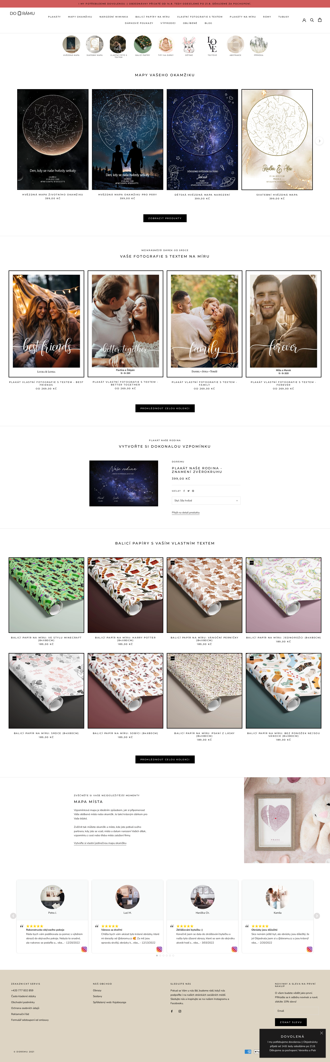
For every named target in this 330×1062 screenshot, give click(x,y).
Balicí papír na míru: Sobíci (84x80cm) (125, 733)
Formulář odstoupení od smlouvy (30, 1020)
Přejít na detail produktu (186, 512)
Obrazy (97, 990)
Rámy (267, 16)
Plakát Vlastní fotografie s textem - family (204, 383)
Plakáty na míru (243, 16)
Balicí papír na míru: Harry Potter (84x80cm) (125, 639)
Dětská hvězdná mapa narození (202, 194)
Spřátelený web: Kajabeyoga (109, 1002)
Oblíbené (190, 23)
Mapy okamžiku (80, 16)
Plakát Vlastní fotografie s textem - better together (125, 383)
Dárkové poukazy (139, 23)
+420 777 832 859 (22, 990)
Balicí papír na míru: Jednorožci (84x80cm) (283, 637)
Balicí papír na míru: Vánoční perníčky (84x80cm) (205, 639)
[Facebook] (184, 491)
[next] (319, 141)
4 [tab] (167, 955)
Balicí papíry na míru (152, 16)
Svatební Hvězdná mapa (277, 194)
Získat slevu (291, 1022)
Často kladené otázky (23, 996)
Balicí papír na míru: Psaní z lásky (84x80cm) (204, 734)
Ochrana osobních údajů (25, 1008)
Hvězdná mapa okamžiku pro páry (127, 194)
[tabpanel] (52, 916)
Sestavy (97, 996)
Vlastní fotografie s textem (200, 16)
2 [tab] (160, 955)
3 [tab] (163, 955)
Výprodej (168, 23)
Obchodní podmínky (23, 1002)
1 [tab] (157, 955)
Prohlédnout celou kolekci (165, 408)
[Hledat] (312, 20)
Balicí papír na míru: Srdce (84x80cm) (46, 733)
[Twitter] (189, 491)
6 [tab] (173, 955)
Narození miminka (114, 16)
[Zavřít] (321, 1033)
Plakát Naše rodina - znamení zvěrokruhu (197, 470)
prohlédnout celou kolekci (165, 759)
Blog (208, 23)
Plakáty (54, 16)
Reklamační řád (20, 1014)
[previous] (11, 141)
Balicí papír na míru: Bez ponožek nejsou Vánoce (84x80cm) (283, 734)
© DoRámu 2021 (24, 1051)
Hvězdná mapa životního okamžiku (52, 194)
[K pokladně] (319, 20)
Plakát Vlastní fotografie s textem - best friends (46, 383)
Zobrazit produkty (165, 218)
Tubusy (283, 16)
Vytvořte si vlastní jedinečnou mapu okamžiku (100, 843)
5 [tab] (170, 955)
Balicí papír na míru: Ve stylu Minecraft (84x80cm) (46, 639)
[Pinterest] (193, 491)
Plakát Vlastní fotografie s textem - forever (283, 383)
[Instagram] (180, 1011)
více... (61, 942)
